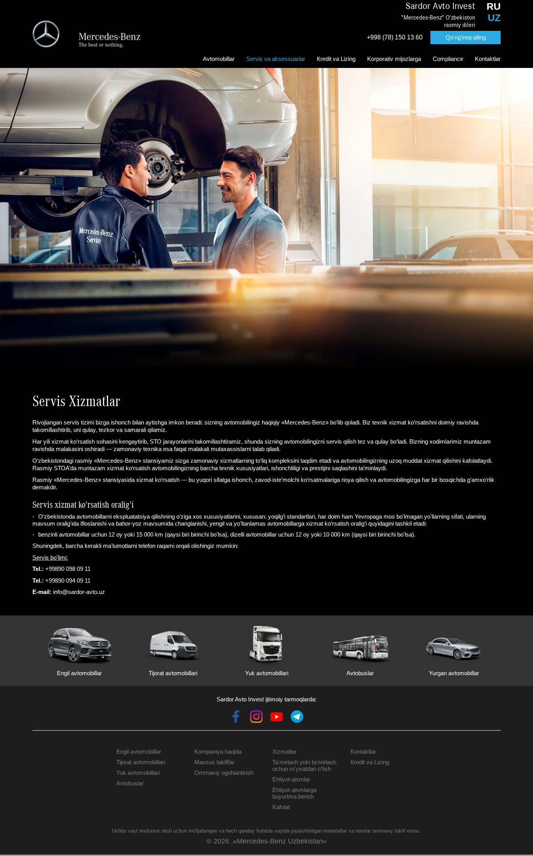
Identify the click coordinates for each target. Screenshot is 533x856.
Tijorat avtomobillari (140, 762)
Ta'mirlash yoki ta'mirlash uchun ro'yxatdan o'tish (304, 765)
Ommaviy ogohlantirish (223, 772)
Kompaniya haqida (218, 751)
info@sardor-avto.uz (79, 591)
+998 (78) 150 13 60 (395, 37)
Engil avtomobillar (138, 751)
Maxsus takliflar (214, 762)
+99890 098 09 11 (68, 568)
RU (494, 6)
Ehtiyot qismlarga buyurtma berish (294, 793)
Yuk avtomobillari (138, 772)
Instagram (256, 716)
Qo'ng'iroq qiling (466, 37)
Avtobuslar (130, 783)
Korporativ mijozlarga (394, 58)
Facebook (236, 716)
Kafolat (281, 807)
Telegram (297, 716)
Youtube (276, 716)
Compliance (448, 58)
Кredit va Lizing (336, 58)
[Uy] (86, 34)
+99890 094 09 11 (68, 580)
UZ (494, 17)
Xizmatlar (284, 751)
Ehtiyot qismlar (291, 779)
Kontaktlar (488, 58)
